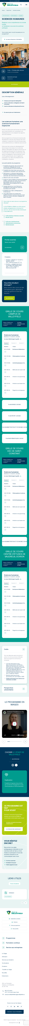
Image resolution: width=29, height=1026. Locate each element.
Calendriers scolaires (15, 918)
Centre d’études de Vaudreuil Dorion (14, 106)
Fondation (4, 966)
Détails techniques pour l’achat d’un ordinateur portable (15, 679)
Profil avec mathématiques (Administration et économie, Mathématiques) (13, 223)
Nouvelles (4, 972)
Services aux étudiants (8, 959)
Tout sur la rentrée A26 (14, 1)
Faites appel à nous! (11, 864)
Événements (5, 976)
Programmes (8, 10)
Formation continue (13, 943)
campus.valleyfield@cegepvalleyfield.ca (15, 994)
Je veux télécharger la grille (11, 339)
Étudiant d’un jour (11, 862)
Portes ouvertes (10, 860)
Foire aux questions (15, 925)
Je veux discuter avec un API (14, 324)
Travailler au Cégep (7, 969)
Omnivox (15, 922)
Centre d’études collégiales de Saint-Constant (14, 103)
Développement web (13, 1022)
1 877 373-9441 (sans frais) (12, 992)
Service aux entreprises (14, 947)
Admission (4, 956)
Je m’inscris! (14, 84)
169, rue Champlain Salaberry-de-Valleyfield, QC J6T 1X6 (8, 985)
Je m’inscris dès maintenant (13, 829)
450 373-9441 (8, 990)
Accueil (3, 10)
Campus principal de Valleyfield (12, 100)
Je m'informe (9, 298)
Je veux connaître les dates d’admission (13, 823)
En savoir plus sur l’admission (12, 112)
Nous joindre (15, 928)
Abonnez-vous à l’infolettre (14, 1011)
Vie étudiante (5, 963)
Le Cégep (4, 953)
